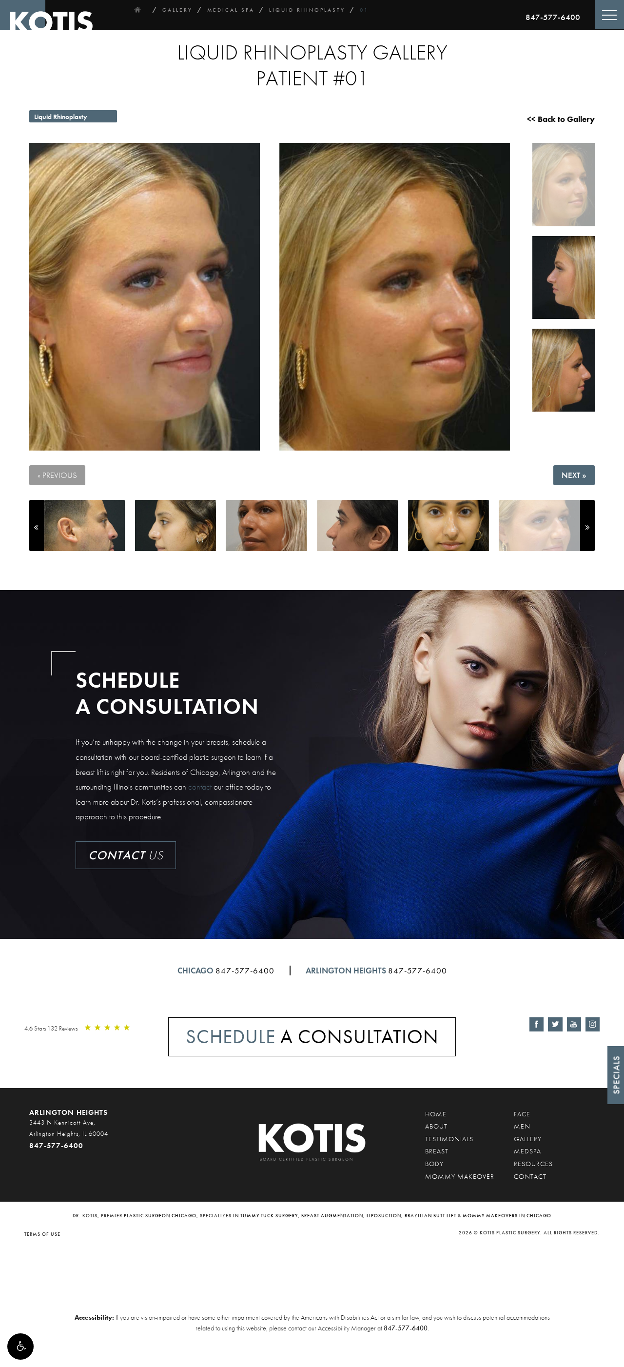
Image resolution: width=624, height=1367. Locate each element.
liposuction (384, 1215)
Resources (533, 1163)
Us (125, 855)
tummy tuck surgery (269, 1215)
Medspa (527, 1151)
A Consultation (312, 1036)
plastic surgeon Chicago (160, 1215)
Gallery (528, 1138)
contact (200, 786)
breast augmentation (332, 1215)
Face (522, 1113)
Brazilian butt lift (430, 1215)
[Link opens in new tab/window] (536, 1024)
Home (436, 1113)
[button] (20, 1346)
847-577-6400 (553, 17)
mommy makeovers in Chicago (507, 1215)
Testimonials (449, 1138)
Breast (436, 1151)
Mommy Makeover (459, 1176)
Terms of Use (42, 1234)
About (436, 1126)
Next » (574, 475)
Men (522, 1126)
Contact (530, 1176)
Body (434, 1163)
